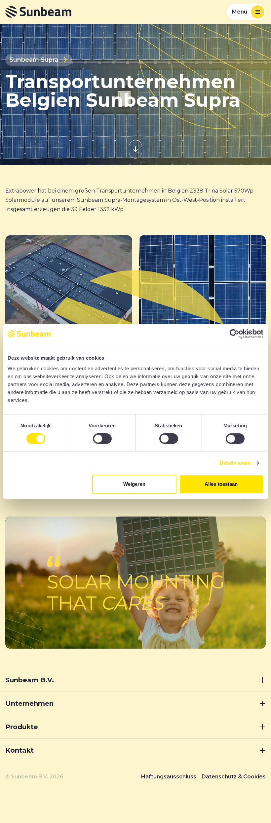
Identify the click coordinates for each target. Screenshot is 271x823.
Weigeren (134, 484)
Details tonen (235, 463)
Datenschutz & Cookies (234, 776)
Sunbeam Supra (33, 59)
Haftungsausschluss (168, 776)
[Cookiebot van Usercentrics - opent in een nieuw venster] (234, 334)
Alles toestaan (221, 484)
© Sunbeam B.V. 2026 (34, 776)
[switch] (102, 438)
